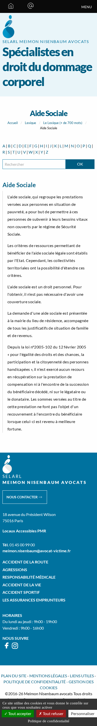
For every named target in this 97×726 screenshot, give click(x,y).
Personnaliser (83, 713)
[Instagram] (15, 647)
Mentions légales (48, 675)
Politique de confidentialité (34, 681)
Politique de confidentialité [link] (48, 721)
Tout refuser (52, 713)
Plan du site (13, 675)
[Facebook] (6, 647)
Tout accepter (19, 713)
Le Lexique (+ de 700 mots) (62, 123)
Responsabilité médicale (28, 577)
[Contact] (30, 6)
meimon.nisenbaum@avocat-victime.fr (36, 550)
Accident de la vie (21, 584)
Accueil (12, 123)
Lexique (30, 123)
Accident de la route (25, 561)
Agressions (14, 569)
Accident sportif (21, 592)
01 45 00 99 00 (22, 544)
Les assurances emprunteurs (33, 600)
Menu (86, 7)
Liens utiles (82, 675)
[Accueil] (11, 6)
